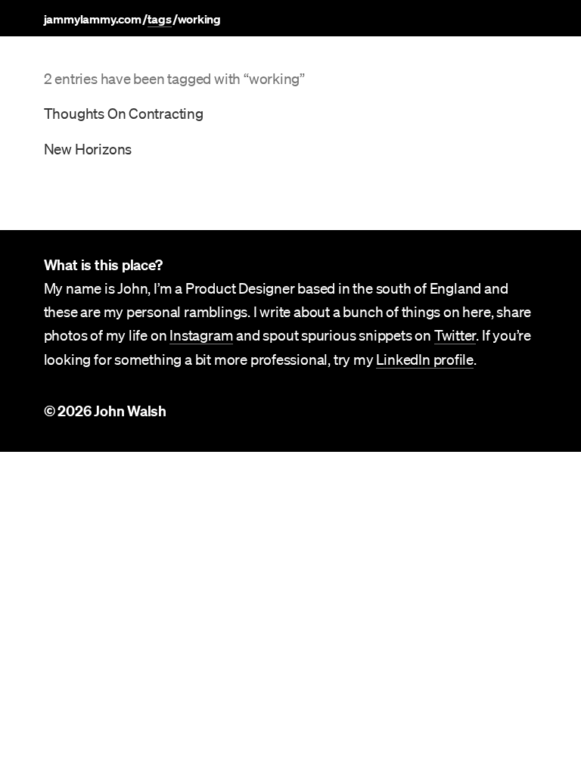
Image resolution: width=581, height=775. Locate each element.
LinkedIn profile (425, 359)
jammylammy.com (92, 18)
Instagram (201, 335)
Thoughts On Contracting (124, 113)
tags (160, 18)
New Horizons (88, 149)
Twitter (455, 335)
